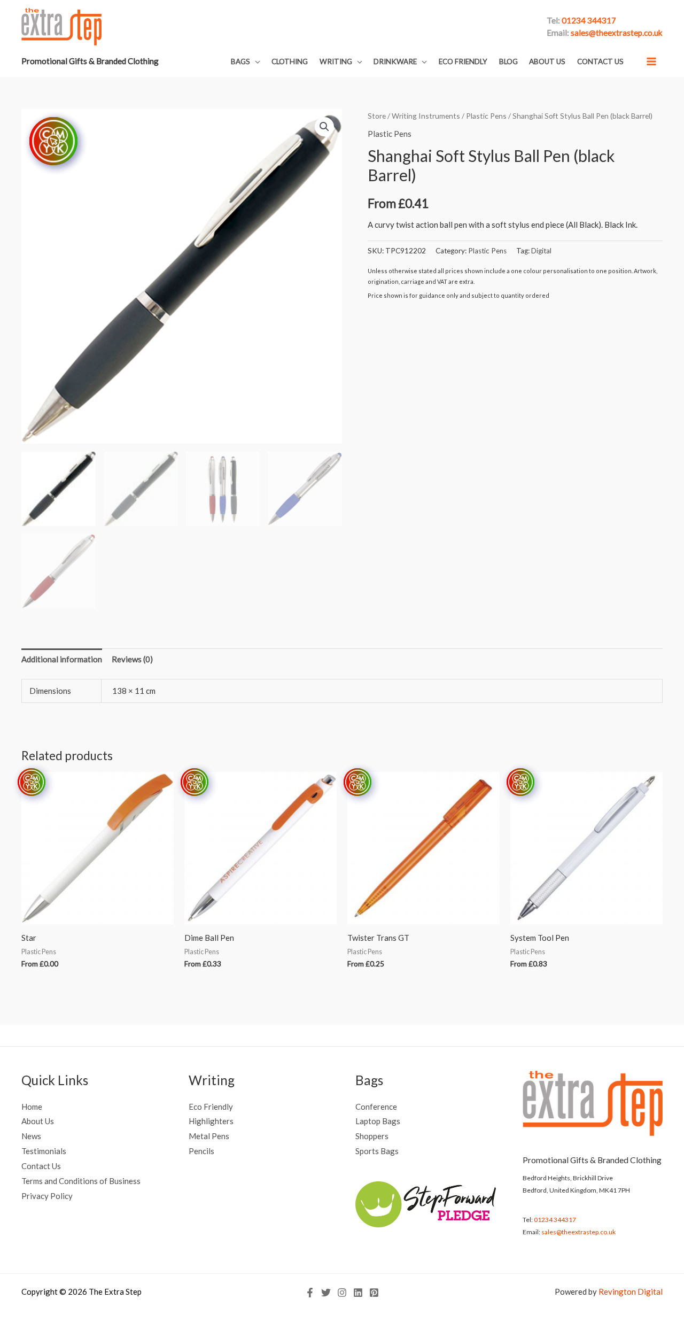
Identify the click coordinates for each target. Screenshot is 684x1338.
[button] (245, 62)
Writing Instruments (426, 115)
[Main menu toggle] (651, 61)
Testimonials (43, 1151)
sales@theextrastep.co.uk (578, 1232)
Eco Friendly (211, 1106)
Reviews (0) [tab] (132, 659)
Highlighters (211, 1121)
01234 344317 (555, 1220)
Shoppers (371, 1136)
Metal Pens (209, 1136)
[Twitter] (326, 1292)
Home (31, 1106)
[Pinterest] (374, 1292)
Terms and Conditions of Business (81, 1181)
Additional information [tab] (61, 659)
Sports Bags (377, 1151)
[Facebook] (310, 1292)
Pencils (201, 1151)
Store (377, 115)
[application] (255, 61)
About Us (37, 1121)
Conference (376, 1106)
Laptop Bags (377, 1121)
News (31, 1136)
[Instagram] (342, 1292)
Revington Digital (630, 1291)
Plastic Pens (486, 115)
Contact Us (41, 1166)
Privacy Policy (47, 1196)
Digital (541, 250)
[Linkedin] (358, 1292)
